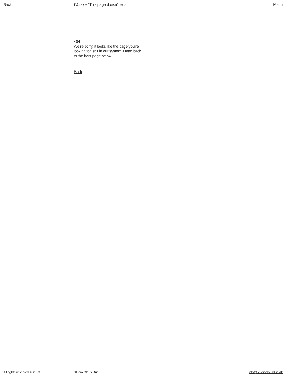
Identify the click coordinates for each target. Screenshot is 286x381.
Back (78, 71)
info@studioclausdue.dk (266, 372)
